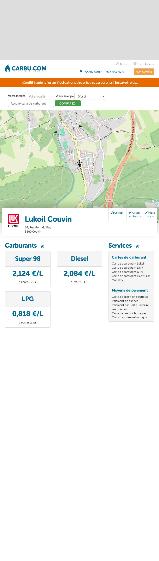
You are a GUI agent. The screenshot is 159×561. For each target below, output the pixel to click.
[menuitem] (81, 70)
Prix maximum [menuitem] (115, 71)
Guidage (119, 212)
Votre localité (16, 96)
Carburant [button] (92, 71)
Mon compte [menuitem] (144, 71)
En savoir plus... (127, 82)
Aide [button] (122, 64)
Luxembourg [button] (144, 64)
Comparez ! (67, 103)
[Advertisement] (79, 30)
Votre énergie (65, 96)
